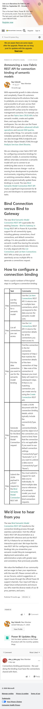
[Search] (24, 30)
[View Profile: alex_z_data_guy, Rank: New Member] (5, 660)
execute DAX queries (25, 130)
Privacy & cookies (22, 693)
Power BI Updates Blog (11, 37)
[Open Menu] (39, 37)
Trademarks (6, 698)
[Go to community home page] (14, 30)
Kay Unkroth (16, 82)
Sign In (37, 30)
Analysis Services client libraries (17, 144)
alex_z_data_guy (14, 659)
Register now (7, 22)
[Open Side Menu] (3, 30)
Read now (18, 51)
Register (30, 30)
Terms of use (35, 693)
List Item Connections (27, 251)
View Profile (18, 629)
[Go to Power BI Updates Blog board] (7, 638)
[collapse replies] (21, 657)
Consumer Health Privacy (11, 705)
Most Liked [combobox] (35, 652)
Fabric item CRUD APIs (23, 115)
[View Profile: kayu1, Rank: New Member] (7, 85)
